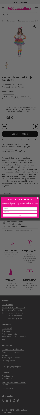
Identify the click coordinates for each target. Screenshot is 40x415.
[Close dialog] (37, 198)
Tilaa (20, 215)
